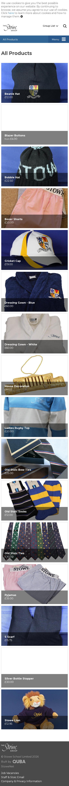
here (11, 13)
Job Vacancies (10, 773)
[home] (11, 27)
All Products (10, 39)
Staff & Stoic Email (12, 777)
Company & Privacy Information (21, 781)
